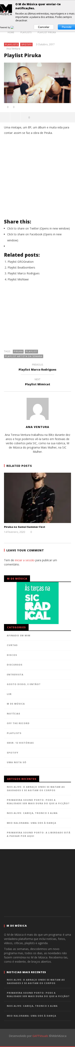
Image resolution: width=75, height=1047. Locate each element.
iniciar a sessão (25, 560)
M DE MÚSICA (16, 703)
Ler (9, 694)
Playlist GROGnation (21, 262)
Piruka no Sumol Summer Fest (24, 527)
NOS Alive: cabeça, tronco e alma (32, 812)
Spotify (26, 44)
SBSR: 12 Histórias (20, 742)
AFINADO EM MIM (18, 635)
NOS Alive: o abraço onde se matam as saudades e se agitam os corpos (36, 788)
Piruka (18, 351)
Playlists (11, 44)
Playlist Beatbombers (21, 267)
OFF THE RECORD (18, 723)
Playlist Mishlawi (18, 279)
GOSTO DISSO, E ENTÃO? (24, 684)
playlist (31, 351)
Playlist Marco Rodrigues (24, 273)
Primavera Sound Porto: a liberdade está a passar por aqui (38, 834)
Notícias (13, 713)
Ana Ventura (13, 48)
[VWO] (15, 27)
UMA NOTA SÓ (16, 762)
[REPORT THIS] (15, 117)
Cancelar (43, 27)
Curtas (12, 645)
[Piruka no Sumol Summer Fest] (37, 498)
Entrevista (15, 674)
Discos (12, 654)
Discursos (14, 664)
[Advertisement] (38, 317)
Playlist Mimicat (37, 382)
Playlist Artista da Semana (23, 356)
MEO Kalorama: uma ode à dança (31, 822)
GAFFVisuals (40, 1036)
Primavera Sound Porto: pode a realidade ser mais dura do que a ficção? (38, 801)
